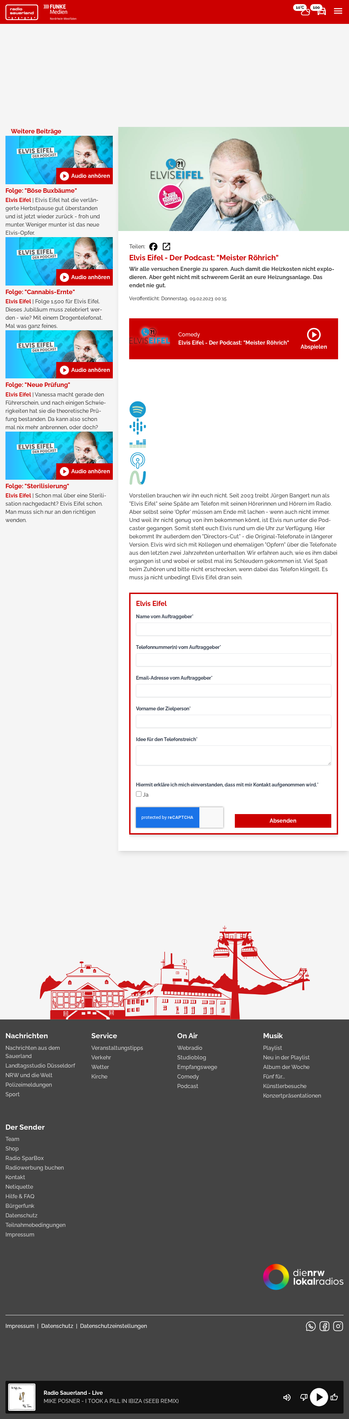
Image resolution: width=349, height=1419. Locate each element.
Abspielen (314, 337)
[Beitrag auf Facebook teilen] (153, 247)
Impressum (19, 1234)
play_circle (319, 1397)
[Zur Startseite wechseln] (21, 12)
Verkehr (101, 1057)
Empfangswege (197, 1067)
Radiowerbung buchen (34, 1167)
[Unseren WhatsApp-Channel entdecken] (310, 1326)
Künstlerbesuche (284, 1086)
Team (12, 1139)
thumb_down (304, 1397)
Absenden (283, 820)
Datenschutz (21, 1215)
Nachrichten (26, 1035)
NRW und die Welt (28, 1075)
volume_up (287, 1397)
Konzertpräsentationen (292, 1095)
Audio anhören (84, 176)
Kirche (99, 1076)
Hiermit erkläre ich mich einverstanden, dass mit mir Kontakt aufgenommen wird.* (227, 784)
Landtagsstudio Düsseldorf (40, 1065)
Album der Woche (286, 1067)
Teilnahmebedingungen (35, 1225)
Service (104, 1035)
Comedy (188, 1076)
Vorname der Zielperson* (163, 708)
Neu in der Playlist (286, 1057)
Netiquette (19, 1187)
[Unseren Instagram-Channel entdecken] (338, 1326)
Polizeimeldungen (28, 1085)
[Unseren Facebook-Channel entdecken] (324, 1326)
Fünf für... (274, 1076)
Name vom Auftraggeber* (165, 616)
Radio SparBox (24, 1158)
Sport (12, 1094)
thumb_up (334, 1397)
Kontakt (15, 1177)
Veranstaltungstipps (117, 1048)
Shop (12, 1148)
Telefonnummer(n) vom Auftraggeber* (178, 647)
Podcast (187, 1086)
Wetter (100, 1067)
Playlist (272, 1048)
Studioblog (191, 1057)
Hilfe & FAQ (19, 1196)
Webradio (189, 1048)
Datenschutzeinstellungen (113, 1326)
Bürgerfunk (19, 1206)
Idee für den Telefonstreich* (167, 739)
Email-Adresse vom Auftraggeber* (174, 678)
